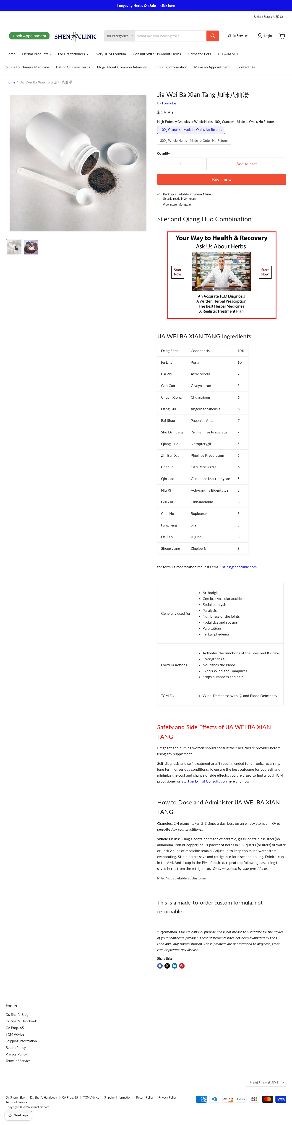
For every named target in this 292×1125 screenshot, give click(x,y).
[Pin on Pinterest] (182, 966)
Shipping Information (170, 67)
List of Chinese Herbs (73, 67)
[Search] (212, 36)
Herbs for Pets (199, 54)
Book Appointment (29, 36)
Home (10, 54)
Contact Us (246, 67)
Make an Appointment (212, 67)
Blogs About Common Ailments (122, 67)
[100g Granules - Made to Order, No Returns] (191, 134)
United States (268, 16)
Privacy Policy (16, 1054)
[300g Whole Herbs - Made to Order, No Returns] (194, 145)
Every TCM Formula (110, 54)
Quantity (163, 153)
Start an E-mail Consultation (204, 781)
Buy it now (222, 179)
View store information (177, 204)
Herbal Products (35, 54)
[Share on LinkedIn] (174, 966)
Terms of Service (18, 1061)
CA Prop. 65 (15, 1028)
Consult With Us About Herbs (157, 54)
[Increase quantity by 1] (197, 164)
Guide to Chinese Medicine (27, 67)
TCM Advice (15, 1034)
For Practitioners (72, 54)
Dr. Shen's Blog (17, 1014)
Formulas (169, 103)
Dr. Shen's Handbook (21, 1021)
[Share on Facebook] (160, 966)
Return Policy (16, 1047)
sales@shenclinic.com (239, 567)
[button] (265, 36)
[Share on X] (167, 966)
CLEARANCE (228, 54)
